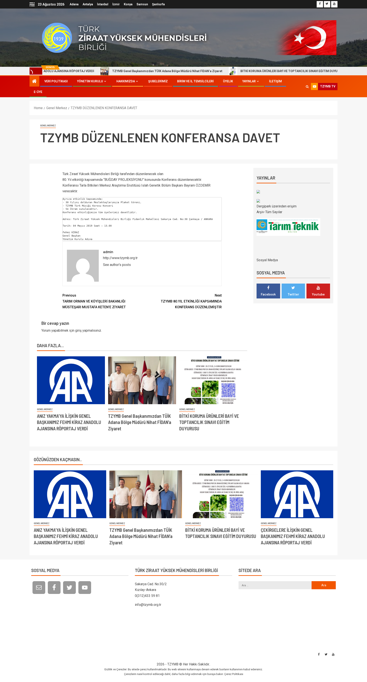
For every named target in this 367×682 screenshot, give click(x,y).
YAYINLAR (249, 81)
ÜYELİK (228, 81)
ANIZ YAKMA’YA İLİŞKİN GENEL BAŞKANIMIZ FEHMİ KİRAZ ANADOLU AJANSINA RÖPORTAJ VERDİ (69, 422)
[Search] (307, 87)
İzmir (116, 4)
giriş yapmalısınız (88, 330)
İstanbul (102, 4)
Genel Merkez (48, 125)
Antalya (88, 4)
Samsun (142, 4)
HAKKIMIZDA (125, 81)
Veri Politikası (56, 81)
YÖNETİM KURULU (90, 81)
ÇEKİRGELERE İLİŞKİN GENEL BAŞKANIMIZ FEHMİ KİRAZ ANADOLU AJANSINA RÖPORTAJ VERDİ (293, 536)
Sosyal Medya (267, 260)
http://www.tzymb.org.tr (120, 258)
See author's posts (117, 265)
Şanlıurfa (158, 4)
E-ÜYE (38, 92)
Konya (128, 4)
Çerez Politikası (233, 674)
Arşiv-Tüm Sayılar (269, 212)
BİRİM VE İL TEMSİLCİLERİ (195, 81)
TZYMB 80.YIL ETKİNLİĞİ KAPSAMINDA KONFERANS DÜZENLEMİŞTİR (191, 301)
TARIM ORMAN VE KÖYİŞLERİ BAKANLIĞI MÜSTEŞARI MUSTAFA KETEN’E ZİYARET (94, 301)
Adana (74, 4)
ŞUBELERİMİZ (158, 81)
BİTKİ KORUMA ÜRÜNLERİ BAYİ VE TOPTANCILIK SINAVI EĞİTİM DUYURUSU (268, 71)
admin (108, 251)
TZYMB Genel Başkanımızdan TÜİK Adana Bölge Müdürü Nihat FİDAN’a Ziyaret (143, 71)
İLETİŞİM (275, 81)
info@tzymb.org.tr (148, 605)
